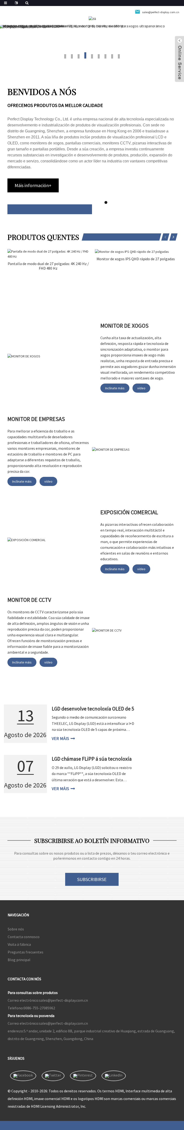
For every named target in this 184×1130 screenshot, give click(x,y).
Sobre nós (16, 929)
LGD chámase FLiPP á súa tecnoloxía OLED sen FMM (92, 761)
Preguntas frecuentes (25, 952)
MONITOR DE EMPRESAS (36, 419)
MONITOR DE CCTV (29, 599)
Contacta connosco (24, 936)
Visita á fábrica (19, 944)
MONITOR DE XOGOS (124, 325)
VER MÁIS (60, 738)
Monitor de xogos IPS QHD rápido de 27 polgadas (136, 259)
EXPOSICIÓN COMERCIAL (129, 512)
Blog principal (19, 959)
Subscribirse (92, 879)
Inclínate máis (115, 388)
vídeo (141, 388)
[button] (65, 56)
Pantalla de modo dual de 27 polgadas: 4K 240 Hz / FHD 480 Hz (48, 266)
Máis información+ (33, 185)
